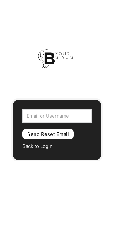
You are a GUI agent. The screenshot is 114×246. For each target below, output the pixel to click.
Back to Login (37, 146)
